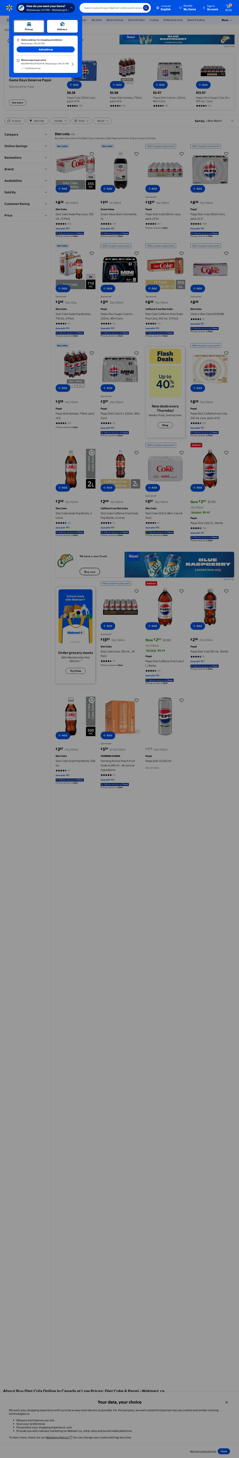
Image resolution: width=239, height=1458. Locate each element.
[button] (188, 8)
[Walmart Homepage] (9, 8)
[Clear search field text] (137, 8)
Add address (46, 49)
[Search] (146, 8)
